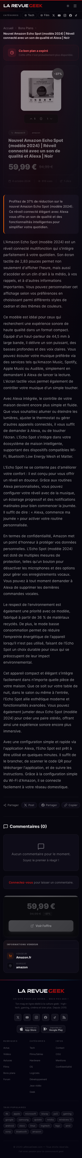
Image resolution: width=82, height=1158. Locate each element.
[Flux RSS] (64, 1017)
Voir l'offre (44, 926)
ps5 (56, 1113)
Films (6, 1066)
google (9, 1119)
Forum (6, 1079)
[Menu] (75, 5)
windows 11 (65, 1119)
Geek (32, 1091)
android (9, 1125)
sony (8, 1131)
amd (68, 1125)
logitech (45, 1125)
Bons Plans (25, 28)
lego (57, 1125)
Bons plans (9, 1073)
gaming (67, 1113)
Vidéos (7, 1054)
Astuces (7, 1060)
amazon (36, 1131)
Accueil (8, 28)
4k (6, 1113)
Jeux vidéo (35, 1085)
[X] (53, 15)
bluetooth (21, 1131)
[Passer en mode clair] (68, 6)
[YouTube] (59, 15)
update (38, 1119)
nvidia (50, 1119)
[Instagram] (64, 15)
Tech (31, 15)
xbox (22, 1125)
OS (31, 1066)
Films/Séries (36, 1054)
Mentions (61, 1060)
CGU (58, 1054)
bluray (44, 1113)
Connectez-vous (21, 882)
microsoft (30, 1113)
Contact (60, 1047)
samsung (24, 1119)
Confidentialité (64, 1066)
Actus (6, 1047)
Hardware (35, 1060)
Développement (38, 1079)
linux (32, 1125)
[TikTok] (76, 15)
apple (17, 1113)
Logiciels (35, 1073)
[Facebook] (70, 15)
